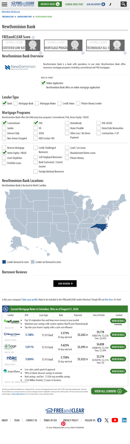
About (5, 420)
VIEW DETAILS (118, 320)
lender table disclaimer (18, 394)
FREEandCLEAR (8, 16)
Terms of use (50, 420)
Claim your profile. (30, 299)
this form (109, 299)
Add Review (65, 283)
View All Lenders (107, 391)
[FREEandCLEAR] (65, 411)
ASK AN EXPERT (94, 4)
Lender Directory (24, 16)
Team (16, 420)
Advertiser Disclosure (11, 11)
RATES (50, 4)
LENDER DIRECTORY (74, 4)
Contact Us (31, 420)
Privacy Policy (70, 420)
